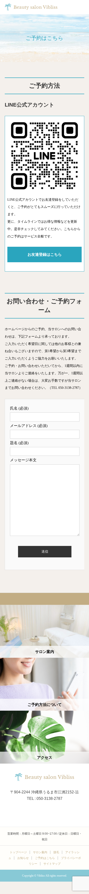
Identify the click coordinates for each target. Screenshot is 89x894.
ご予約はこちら (45, 858)
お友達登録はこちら (45, 254)
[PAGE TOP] (44, 599)
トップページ (18, 852)
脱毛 (56, 852)
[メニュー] (82, 7)
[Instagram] (44, 811)
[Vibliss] (44, 777)
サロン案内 (40, 852)
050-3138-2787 (68, 388)
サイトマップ (52, 863)
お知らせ (23, 858)
